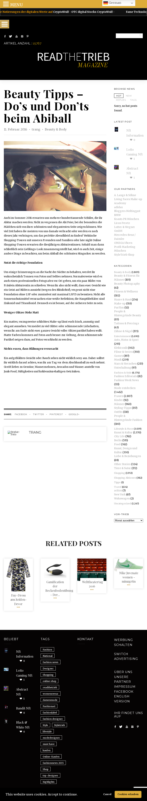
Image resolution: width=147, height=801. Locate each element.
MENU (16, 4)
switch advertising (126, 656)
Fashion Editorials (125, 376)
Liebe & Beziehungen (127, 456)
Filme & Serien (123, 351)
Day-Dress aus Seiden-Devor (18, 599)
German (114, 3)
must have (49, 744)
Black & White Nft (22, 724)
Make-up (120, 303)
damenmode (50, 700)
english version (122, 699)
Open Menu (4, 24)
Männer (119, 404)
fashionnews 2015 (53, 763)
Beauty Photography (127, 283)
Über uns (123, 672)
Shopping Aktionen (125, 477)
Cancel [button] (107, 794)
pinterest (56, 414)
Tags (133, 99)
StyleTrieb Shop (124, 254)
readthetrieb (50, 687)
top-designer (50, 775)
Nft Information (24, 654)
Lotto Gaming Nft (24, 672)
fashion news (50, 662)
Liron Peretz (122, 223)
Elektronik (120, 347)
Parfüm (119, 307)
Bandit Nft (23, 708)
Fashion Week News (126, 380)
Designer (48, 668)
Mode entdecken (125, 388)
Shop (45, 769)
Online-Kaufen (51, 756)
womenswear (50, 693)
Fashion (47, 649)
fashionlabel (50, 712)
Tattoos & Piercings (126, 323)
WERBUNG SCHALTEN (123, 642)
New (129, 95)
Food (117, 444)
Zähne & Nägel (123, 331)
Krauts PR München (126, 219)
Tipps (117, 482)
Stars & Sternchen (125, 363)
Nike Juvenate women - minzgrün (128, 577)
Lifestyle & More (123, 428)
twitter (38, 414)
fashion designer (53, 718)
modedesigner (51, 737)
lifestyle (47, 731)
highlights (49, 781)
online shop (49, 681)
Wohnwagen (122, 498)
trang (36, 129)
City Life (119, 436)
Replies (121, 99)
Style (45, 725)
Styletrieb (59, 725)
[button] (78, 794)
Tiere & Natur (122, 468)
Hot (118, 95)
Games (118, 355)
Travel (118, 486)
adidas (118, 207)
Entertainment (122, 336)
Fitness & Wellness (126, 291)
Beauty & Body (56, 129)
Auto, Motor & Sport (126, 339)
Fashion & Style (123, 372)
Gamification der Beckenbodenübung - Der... (59, 588)
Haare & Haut (122, 299)
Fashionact (49, 706)
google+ (74, 414)
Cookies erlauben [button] (128, 794)
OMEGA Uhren (123, 243)
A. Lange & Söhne (125, 195)
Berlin (118, 440)
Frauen (118, 396)
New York (120, 494)
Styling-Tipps (122, 408)
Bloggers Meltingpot (127, 211)
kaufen (47, 750)
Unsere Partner (122, 679)
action (118, 490)
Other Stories (122, 464)
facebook (21, 414)
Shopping (119, 473)
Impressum (125, 686)
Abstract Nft (22, 691)
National (47, 655)
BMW (117, 215)
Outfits (118, 412)
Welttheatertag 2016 (92, 584)
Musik (118, 359)
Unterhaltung (122, 367)
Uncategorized (122, 503)
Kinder (118, 400)
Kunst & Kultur (123, 432)
